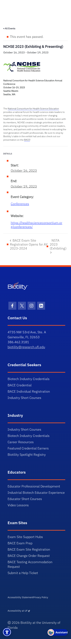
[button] (7, 632)
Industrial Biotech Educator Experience (36, 492)
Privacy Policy (40, 597)
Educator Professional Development (34, 486)
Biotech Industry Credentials (29, 379)
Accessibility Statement (20, 597)
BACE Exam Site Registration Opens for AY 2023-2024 (29, 244)
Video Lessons (18, 505)
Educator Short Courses (25, 499)
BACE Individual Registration (29, 391)
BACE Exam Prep (20, 543)
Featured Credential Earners (28, 448)
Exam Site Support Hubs (25, 537)
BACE (27, 139)
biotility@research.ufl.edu (26, 347)
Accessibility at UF (18, 610)
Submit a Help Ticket (23, 573)
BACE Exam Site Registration (29, 549)
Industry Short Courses (24, 397)
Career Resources (21, 442)
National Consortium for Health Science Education (33, 108)
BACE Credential (20, 385)
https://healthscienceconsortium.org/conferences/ (36, 224)
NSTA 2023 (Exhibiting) (58, 244)
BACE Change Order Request (29, 555)
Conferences (20, 203)
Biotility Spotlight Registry (27, 454)
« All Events (9, 28)
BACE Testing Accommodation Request (30, 564)
